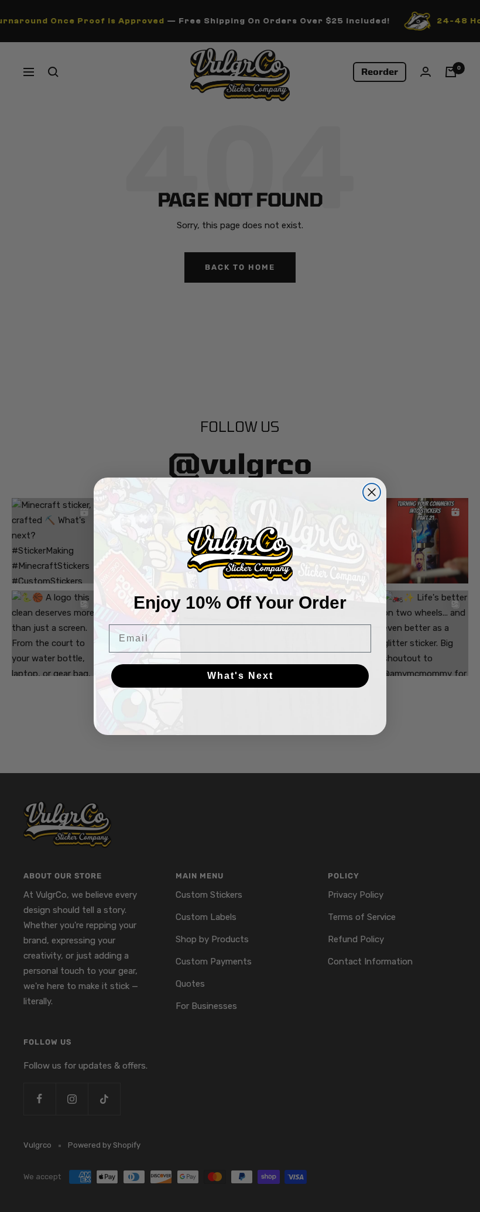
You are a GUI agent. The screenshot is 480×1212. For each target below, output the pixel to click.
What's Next (240, 676)
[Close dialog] (371, 492)
